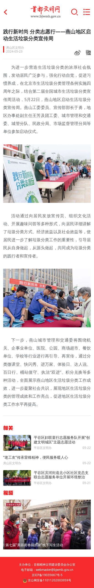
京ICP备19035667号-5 (47, 575)
